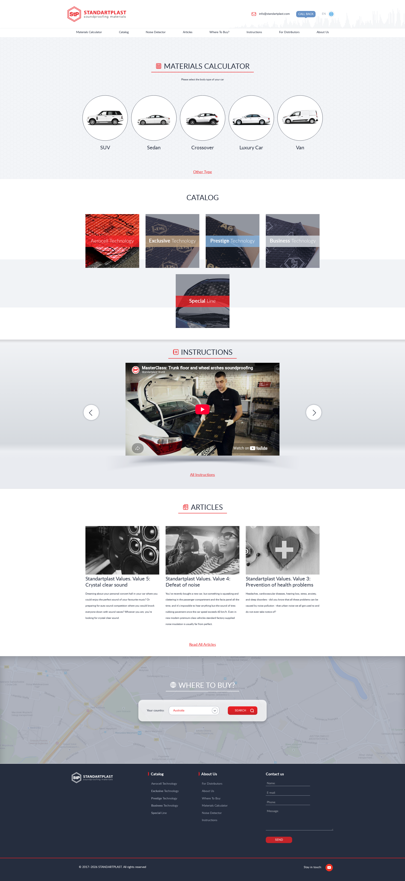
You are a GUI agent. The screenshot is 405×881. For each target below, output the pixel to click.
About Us (323, 32)
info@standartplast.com (274, 13)
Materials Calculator (89, 32)
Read (122, 551)
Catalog (124, 32)
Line (159, 813)
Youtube (329, 867)
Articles (187, 32)
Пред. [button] (91, 412)
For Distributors (289, 32)
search (240, 710)
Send (279, 839)
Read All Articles (202, 645)
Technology (165, 791)
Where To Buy (211, 798)
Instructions (254, 32)
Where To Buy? (219, 32)
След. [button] (314, 412)
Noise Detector (156, 32)
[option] (202, 409)
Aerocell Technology (164, 783)
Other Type (202, 172)
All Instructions (202, 475)
